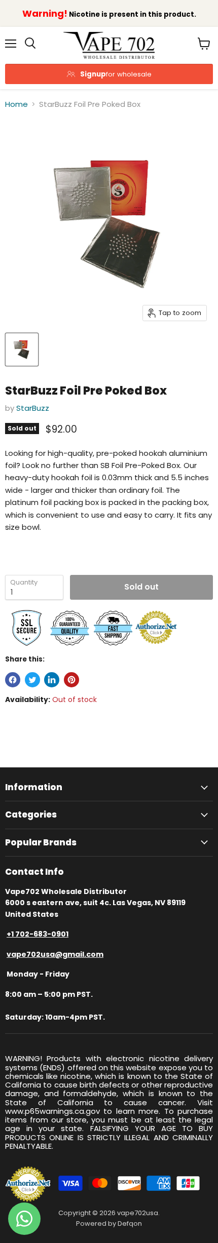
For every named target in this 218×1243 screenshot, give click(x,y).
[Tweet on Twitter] (32, 679)
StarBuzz (32, 408)
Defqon (130, 1223)
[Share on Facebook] (12, 679)
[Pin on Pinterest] (71, 679)
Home (16, 104)
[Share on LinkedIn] (51, 679)
